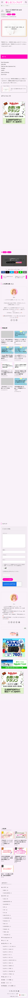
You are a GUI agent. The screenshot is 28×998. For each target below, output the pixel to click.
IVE (5, 912)
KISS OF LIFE (7, 915)
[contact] (19, 622)
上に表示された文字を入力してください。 (11, 571)
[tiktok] (14, 622)
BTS (5, 907)
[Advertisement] (14, 186)
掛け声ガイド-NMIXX (8, 965)
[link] (11, 320)
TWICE (6, 931)
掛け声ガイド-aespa (8, 949)
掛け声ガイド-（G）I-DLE (9, 946)
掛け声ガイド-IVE (8, 957)
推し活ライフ (7, 976)
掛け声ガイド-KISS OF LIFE (9, 960)
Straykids (6, 929)
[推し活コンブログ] (14, 2)
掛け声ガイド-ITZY (8, 951)
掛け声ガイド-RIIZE (8, 968)
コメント (5, 533)
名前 (4, 549)
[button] (3, 272)
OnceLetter (7, 934)
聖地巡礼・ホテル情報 (9, 985)
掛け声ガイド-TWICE (8, 974)
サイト (4, 559)
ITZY (5, 909)
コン (14, 297)
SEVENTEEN (7, 926)
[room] (17, 622)
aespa (5, 898)
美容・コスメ (7, 982)
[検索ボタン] (26, 2)
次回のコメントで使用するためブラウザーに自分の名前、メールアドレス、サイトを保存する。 (14, 565)
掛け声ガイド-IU (7, 954)
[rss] (16, 991)
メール (4, 554)
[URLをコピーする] (25, 272)
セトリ (13, 14)
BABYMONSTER (7, 901)
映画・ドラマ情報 (8, 979)
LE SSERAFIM (7, 918)
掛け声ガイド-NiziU (8, 963)
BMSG (5, 890)
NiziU (5, 923)
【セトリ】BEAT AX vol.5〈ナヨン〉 (18, 89)
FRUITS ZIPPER (7, 893)
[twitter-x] (14, 320)
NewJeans (6, 920)
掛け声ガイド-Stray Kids (9, 971)
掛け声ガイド (7, 943)
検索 (25, 628)
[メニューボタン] (2, 2)
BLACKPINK (6, 904)
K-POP (9, 14)
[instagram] (17, 320)
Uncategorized (7, 937)
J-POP (5, 887)
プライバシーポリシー (11, 993)
